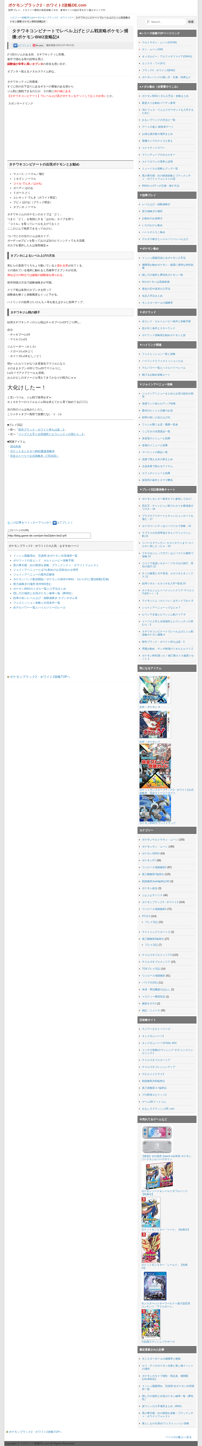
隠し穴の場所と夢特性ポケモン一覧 (162, 274)
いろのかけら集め (152, 225)
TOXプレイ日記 (151, 968)
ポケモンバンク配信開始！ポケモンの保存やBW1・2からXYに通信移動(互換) (61, 579)
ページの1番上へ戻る (178, 1437)
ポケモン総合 (149, 888)
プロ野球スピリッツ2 (154, 1094)
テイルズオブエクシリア (156, 961)
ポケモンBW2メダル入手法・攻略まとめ (165, 95)
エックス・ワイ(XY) (153, 63)
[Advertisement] (37, 130)
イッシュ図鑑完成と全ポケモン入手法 (164, 257)
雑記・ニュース (151, 1010)
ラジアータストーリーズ (156, 1029)
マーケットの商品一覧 (155, 452)
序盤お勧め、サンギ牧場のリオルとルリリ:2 (167, 648)
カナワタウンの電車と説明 (157, 161)
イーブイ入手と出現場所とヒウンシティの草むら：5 (50, 434)
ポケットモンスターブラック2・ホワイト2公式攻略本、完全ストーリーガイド (166, 791)
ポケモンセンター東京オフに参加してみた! (167, 498)
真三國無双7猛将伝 (153, 874)
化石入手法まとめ (152, 295)
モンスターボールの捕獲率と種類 (161, 1358)
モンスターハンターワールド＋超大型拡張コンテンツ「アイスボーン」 (165, 1305)
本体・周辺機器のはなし (156, 989)
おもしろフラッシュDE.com (158, 1108)
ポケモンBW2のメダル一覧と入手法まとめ (39, 588)
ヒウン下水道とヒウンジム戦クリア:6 (163, 614)
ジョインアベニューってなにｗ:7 (161, 607)
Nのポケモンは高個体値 (155, 281)
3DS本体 (15, 446)
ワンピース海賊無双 (153, 975)
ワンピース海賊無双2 (154, 909)
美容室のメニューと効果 (156, 438)
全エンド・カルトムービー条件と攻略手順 (166, 321)
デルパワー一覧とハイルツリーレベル (164, 367)
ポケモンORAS (151, 853)
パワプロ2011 (150, 982)
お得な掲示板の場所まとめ (157, 133)
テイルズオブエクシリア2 (157, 954)
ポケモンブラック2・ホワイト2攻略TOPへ (39, 676)
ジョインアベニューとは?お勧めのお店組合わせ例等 (45, 569)
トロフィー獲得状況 (153, 996)
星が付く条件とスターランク (158, 328)
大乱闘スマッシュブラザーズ (158, 1341)
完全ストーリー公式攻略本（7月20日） (34, 455)
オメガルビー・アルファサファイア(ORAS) (167, 56)
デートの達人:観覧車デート (158, 126)
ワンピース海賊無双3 (154, 867)
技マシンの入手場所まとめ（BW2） (162, 1406)
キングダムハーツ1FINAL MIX (159, 1043)
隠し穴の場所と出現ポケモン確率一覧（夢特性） (43, 593)
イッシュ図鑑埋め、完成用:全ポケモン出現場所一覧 (45, 555)
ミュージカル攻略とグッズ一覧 (160, 168)
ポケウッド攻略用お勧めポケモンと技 (164, 335)
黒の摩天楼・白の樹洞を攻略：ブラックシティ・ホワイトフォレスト (56, 565)
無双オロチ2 (149, 1003)
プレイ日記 (151, 922)
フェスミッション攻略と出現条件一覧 (36, 602)
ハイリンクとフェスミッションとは (162, 360)
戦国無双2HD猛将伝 (153, 1081)
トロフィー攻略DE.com (22, 17)
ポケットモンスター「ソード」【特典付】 (165, 1229)
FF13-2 (146, 916)
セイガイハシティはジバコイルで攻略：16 (166, 525)
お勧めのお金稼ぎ (152, 218)
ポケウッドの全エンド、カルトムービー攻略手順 (43, 560)
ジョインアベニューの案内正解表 (34, 574)
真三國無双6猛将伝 (153, 938)
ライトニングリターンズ (156, 931)
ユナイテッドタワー (153, 147)
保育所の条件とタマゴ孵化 (157, 480)
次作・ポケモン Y (149, 741)
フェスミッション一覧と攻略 (158, 353)
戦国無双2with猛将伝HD (155, 881)
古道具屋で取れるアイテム (157, 466)
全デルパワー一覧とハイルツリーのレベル (39, 607)
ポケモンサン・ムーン (155, 846)
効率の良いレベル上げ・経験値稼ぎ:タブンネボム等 (45, 598)
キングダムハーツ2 (153, 1036)
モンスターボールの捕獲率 (157, 302)
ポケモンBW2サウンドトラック (157, 823)
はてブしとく (24, 45)
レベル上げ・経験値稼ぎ (156, 204)
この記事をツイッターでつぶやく (31, 522)
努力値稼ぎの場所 (152, 211)
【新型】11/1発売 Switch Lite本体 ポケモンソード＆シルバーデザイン (166, 1158)
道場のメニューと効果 (155, 445)
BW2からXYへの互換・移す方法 (160, 185)
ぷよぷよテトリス (152, 895)
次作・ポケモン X (149, 707)
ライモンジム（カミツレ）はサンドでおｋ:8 (167, 600)
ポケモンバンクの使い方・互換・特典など (166, 77)
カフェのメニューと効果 (156, 473)
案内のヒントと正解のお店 (157, 410)
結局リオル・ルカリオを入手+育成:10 (164, 583)
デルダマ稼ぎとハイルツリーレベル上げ (165, 239)
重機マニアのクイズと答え (157, 140)
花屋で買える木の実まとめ (157, 459)
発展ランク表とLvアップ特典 (159, 403)
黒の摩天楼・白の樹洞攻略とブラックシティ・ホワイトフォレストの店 (166, 177)
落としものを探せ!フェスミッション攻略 (165, 1423)
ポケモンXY (149, 860)
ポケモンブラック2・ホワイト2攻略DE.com (47, 5)
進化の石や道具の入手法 (156, 288)
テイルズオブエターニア (156, 1060)
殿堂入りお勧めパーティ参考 (158, 102)
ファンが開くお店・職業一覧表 (160, 424)
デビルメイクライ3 (153, 1074)
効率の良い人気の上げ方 (156, 417)
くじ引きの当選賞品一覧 (156, 431)
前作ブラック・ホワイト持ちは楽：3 (41, 429)
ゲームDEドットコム (154, 1101)
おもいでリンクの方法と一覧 (158, 119)
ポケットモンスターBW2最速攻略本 (32, 451)
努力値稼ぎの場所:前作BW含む (32, 584)
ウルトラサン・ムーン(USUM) (159, 42)
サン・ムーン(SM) (152, 49)
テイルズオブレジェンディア (158, 1066)
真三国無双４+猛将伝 (154, 1087)
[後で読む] (38, 45)
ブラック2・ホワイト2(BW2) (158, 70)
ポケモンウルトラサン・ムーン (160, 839)
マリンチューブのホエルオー (158, 154)
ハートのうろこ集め (153, 232)
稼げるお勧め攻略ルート (156, 374)
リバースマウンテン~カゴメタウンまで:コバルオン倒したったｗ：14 (167, 544)
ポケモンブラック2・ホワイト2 (54, 17)
